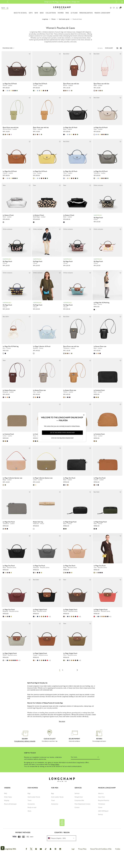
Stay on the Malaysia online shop (62, 438)
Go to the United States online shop (62, 432)
